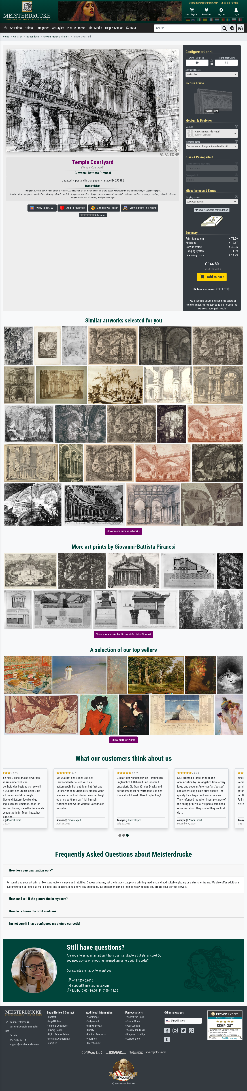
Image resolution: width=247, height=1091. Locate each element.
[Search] (224, 28)
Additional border (193, 70)
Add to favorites (74, 208)
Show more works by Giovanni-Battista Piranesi (123, 634)
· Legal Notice (54, 1021)
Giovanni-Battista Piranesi (56, 36)
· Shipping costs (94, 1025)
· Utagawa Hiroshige (135, 1034)
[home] (5, 27)
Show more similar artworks (123, 531)
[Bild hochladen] (240, 28)
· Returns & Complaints (58, 1038)
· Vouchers (91, 1038)
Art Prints (16, 28)
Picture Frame (76, 28)
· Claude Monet (132, 1021)
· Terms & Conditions (57, 1025)
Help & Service (114, 28)
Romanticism (32, 36)
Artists (29, 28)
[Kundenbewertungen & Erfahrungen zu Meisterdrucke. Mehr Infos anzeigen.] (224, 1025)
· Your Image (92, 1017)
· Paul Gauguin (132, 1025)
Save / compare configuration (213, 209)
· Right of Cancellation (58, 1034)
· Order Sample (93, 1043)
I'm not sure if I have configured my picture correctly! (44, 923)
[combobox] (212, 74)
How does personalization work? (31, 870)
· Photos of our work (96, 1034)
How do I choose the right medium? (32, 911)
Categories (42, 28)
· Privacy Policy (54, 1030)
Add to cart (214, 277)
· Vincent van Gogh (134, 1017)
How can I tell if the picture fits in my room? (38, 899)
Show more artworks (123, 740)
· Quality (90, 1030)
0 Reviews (100, 215)
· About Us (52, 1043)
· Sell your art (92, 1021)
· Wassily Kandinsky (135, 1030)
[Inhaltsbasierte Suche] (232, 28)
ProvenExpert (26, 820)
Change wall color (106, 208)
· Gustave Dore (132, 1038)
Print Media (95, 28)
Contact (131, 27)
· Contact (51, 1017)
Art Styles (58, 28)
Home (6, 36)
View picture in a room (141, 208)
